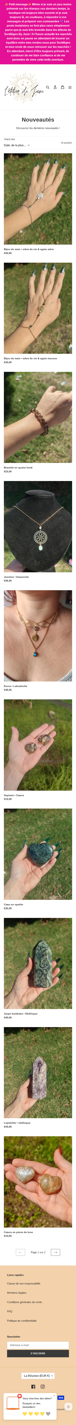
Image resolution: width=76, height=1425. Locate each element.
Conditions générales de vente (24, 1302)
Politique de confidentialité (22, 1320)
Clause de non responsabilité (23, 1283)
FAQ (9, 1311)
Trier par (9, 139)
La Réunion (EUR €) (37, 1375)
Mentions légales (17, 1292)
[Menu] (70, 87)
